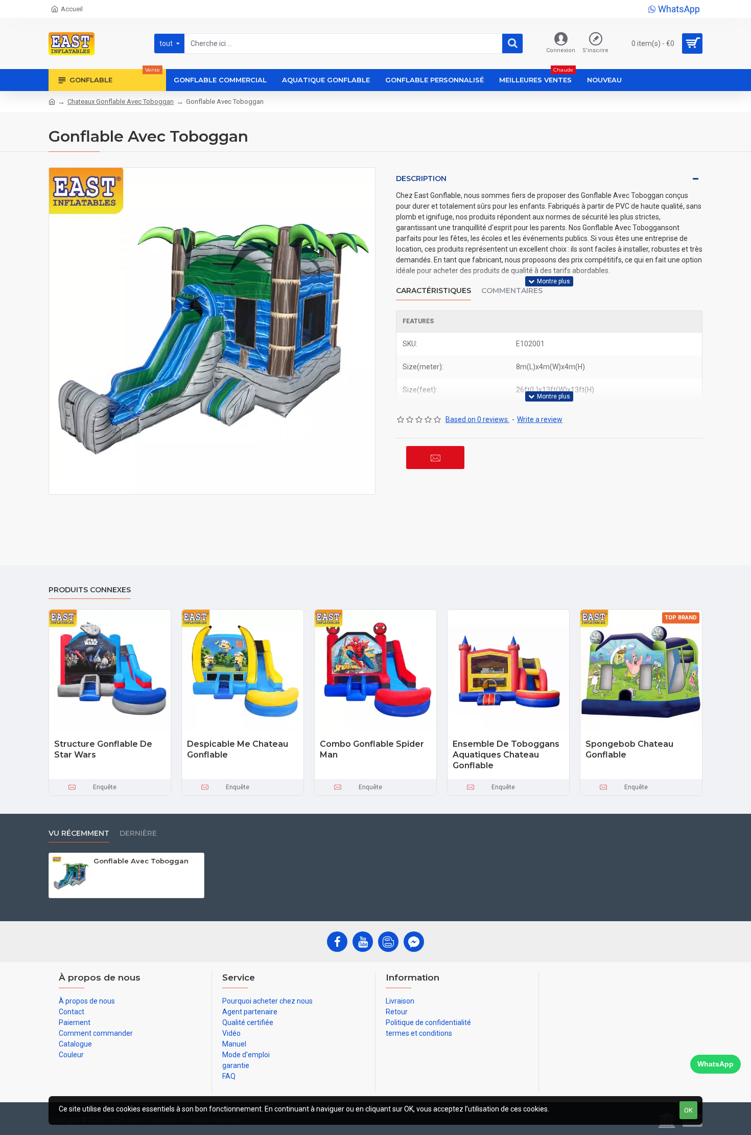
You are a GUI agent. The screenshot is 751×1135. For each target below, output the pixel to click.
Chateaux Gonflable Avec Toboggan (120, 101)
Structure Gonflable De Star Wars (103, 749)
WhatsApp (715, 1064)
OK (688, 1110)
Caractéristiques (433, 290)
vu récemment (79, 833)
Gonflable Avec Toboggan (141, 861)
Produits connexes (90, 590)
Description (421, 178)
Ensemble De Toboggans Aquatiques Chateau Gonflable (506, 754)
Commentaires (512, 290)
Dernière (138, 833)
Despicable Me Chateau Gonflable (237, 749)
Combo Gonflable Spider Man (372, 749)
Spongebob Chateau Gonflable (629, 749)
